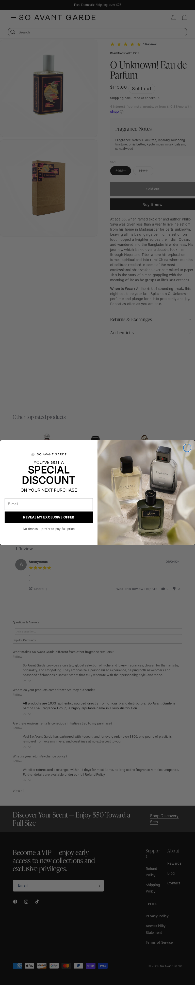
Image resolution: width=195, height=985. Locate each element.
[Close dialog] (187, 448)
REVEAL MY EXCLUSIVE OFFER (48, 517)
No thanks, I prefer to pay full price (49, 529)
